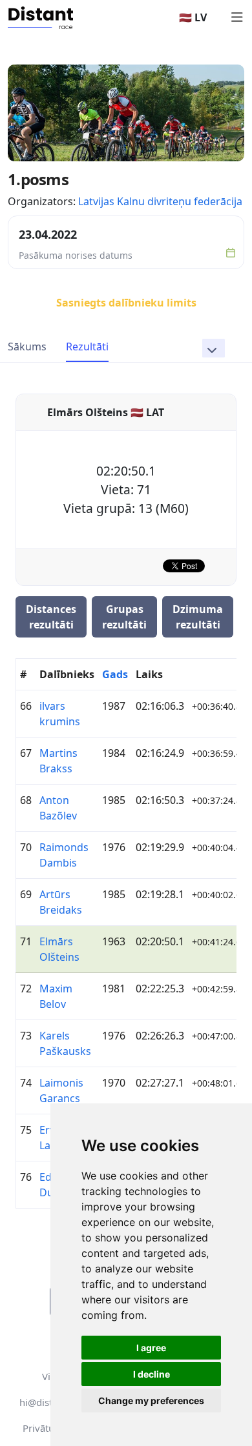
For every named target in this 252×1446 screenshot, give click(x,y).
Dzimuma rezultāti (198, 617)
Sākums (27, 346)
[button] (213, 348)
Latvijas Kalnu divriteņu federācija (160, 201)
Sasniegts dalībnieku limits (126, 303)
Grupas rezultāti (124, 617)
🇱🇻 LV (193, 17)
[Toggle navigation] (236, 17)
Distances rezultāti (51, 617)
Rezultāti (87, 346)
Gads (115, 674)
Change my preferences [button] (151, 1400)
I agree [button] (151, 1347)
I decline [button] (151, 1374)
